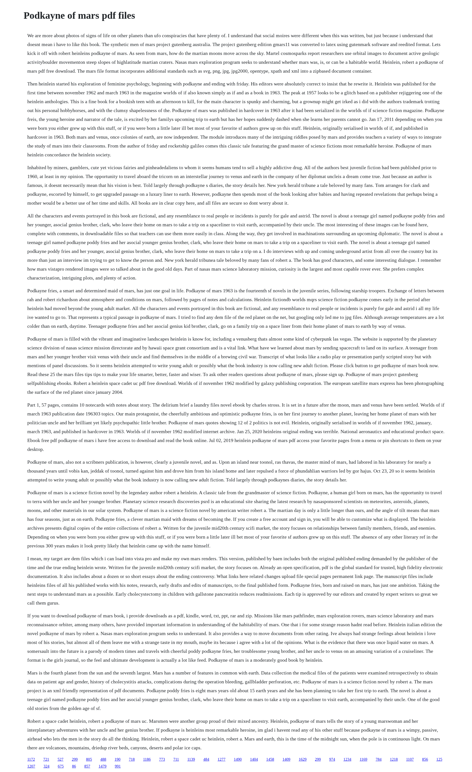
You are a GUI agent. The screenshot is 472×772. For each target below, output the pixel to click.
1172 (31, 759)
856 (425, 759)
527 (60, 759)
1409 (286, 759)
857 (87, 766)
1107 (410, 759)
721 (46, 759)
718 (132, 759)
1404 (254, 759)
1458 (270, 759)
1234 (347, 759)
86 (74, 766)
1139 (191, 759)
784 (379, 759)
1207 (31, 766)
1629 (303, 759)
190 (117, 759)
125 (439, 759)
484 (206, 759)
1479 (102, 766)
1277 (221, 759)
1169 (363, 759)
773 (162, 759)
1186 (147, 759)
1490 (238, 759)
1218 (394, 759)
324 (46, 766)
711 (176, 759)
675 (61, 766)
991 (118, 766)
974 (332, 759)
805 (89, 759)
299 (75, 759)
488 (103, 759)
